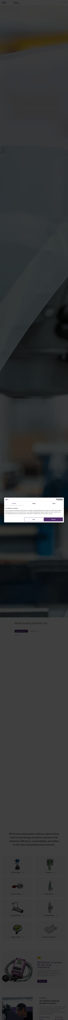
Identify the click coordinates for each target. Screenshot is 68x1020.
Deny (34, 519)
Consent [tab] (14, 503)
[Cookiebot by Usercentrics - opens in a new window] (57, 500)
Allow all (53, 519)
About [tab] (53, 503)
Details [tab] (34, 503)
